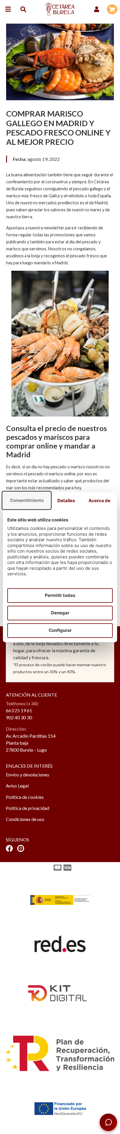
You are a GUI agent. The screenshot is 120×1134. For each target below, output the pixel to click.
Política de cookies (25, 797)
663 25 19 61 (19, 710)
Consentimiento (27, 500)
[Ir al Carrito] (112, 9)
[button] (8, 9)
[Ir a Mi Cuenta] (97, 9)
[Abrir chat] (108, 1122)
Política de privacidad (27, 808)
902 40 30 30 (19, 717)
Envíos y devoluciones (27, 774)
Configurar (60, 630)
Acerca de (99, 500)
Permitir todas (60, 595)
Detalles (66, 500)
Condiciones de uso (25, 819)
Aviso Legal (17, 785)
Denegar (60, 613)
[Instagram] (20, 848)
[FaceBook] (9, 848)
